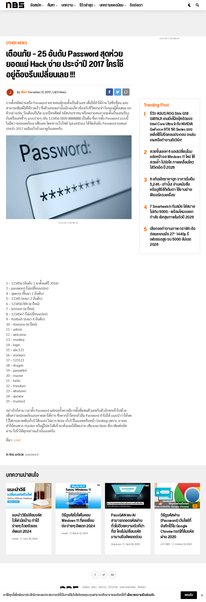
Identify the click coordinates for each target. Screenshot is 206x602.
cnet (17, 440)
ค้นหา (51, 5)
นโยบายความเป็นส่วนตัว (140, 595)
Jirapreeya (116, 544)
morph (15, 538)
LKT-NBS (165, 544)
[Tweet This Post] (117, 92)
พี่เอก (24, 92)
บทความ (67, 5)
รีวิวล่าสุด (86, 5)
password (31, 454)
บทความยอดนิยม (111, 5)
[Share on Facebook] (109, 92)
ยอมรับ (189, 595)
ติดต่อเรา (136, 5)
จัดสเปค (35, 5)
